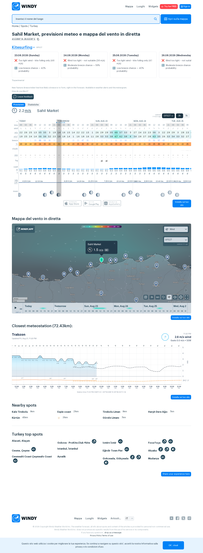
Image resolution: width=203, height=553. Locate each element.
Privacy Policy (96, 535)
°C (17, 144)
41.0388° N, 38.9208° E (23, 39)
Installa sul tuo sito (182, 203)
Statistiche (33, 105)
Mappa (129, 6)
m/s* (16, 136)
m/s (28, 111)
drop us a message (112, 533)
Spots (24, 26)
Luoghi (141, 6)
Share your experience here (176, 474)
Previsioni (18, 105)
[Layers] (145, 297)
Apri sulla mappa (178, 19)
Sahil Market (48, 111)
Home (15, 26)
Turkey (34, 26)
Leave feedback (25, 96)
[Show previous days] (20, 309)
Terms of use (107, 535)
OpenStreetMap (175, 301)
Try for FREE (170, 7)
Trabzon (18, 334)
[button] (38, 39)
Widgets (153, 6)
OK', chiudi (173, 545)
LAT (16, 183)
